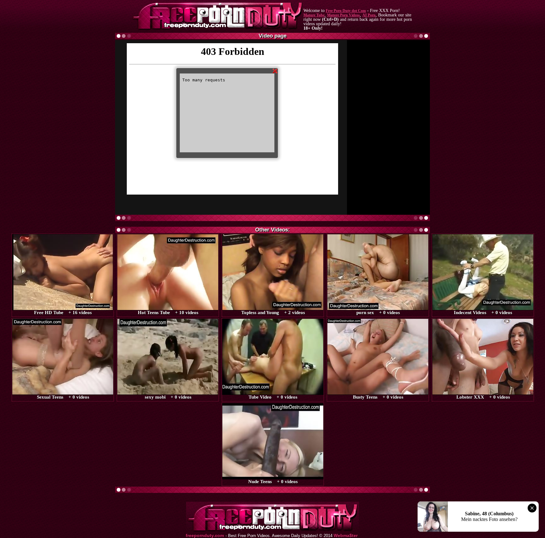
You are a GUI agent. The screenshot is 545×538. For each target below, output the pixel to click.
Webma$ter (346, 535)
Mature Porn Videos (343, 15)
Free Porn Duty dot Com (346, 11)
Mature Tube (314, 15)
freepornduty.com (205, 535)
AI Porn (369, 15)
